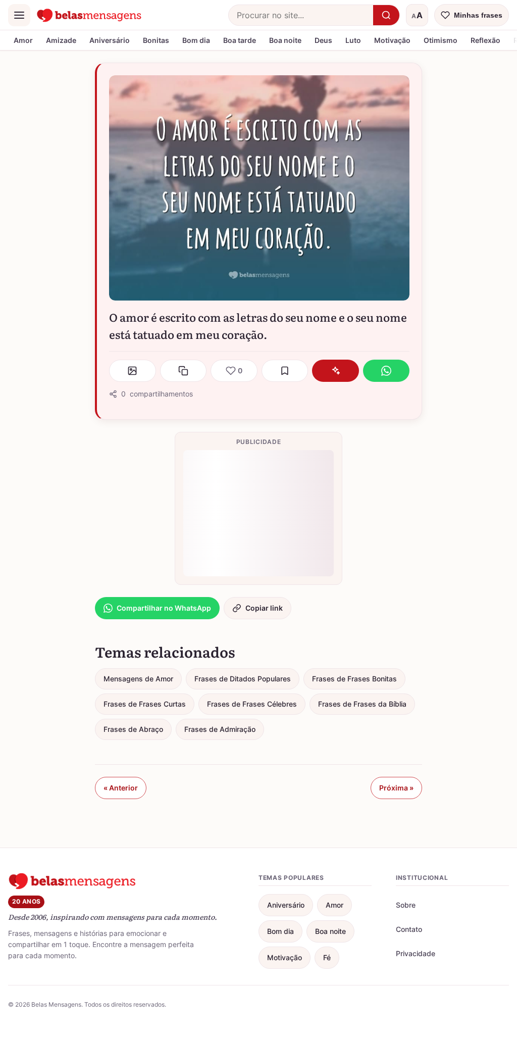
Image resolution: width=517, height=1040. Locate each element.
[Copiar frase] (183, 371)
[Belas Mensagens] (89, 15)
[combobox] (301, 15)
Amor (23, 40)
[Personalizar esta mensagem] (335, 371)
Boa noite (285, 40)
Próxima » (396, 787)
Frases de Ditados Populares (242, 678)
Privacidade (415, 953)
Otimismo (440, 40)
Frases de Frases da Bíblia (362, 704)
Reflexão (485, 40)
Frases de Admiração (219, 729)
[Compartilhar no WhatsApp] (386, 371)
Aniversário (109, 40)
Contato (409, 929)
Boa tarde (239, 40)
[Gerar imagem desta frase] (132, 371)
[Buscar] (386, 15)
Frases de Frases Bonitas (354, 678)
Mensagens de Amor (138, 678)
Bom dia (196, 40)
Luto (353, 40)
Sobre (406, 905)
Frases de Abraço (133, 729)
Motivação (392, 40)
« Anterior (121, 787)
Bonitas (156, 40)
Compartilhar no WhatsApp (164, 608)
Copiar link (264, 608)
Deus (323, 40)
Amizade (61, 40)
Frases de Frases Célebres (252, 704)
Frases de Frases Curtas (145, 704)
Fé (327, 957)
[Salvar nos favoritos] (285, 371)
